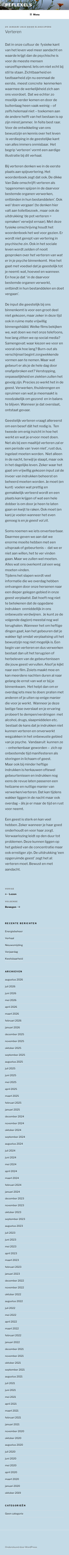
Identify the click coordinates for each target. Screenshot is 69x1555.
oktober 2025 (13, 1048)
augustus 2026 (14, 979)
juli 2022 (10, 1308)
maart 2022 (12, 1328)
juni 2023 (10, 1239)
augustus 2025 (14, 1061)
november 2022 (14, 1287)
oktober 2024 (13, 1130)
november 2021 (14, 1356)
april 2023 (11, 1253)
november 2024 (14, 1123)
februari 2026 (13, 1020)
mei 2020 (10, 1465)
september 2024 (15, 1136)
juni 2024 (10, 1157)
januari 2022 (12, 1342)
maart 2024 (12, 1178)
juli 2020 (10, 1451)
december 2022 (14, 1280)
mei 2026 (10, 1000)
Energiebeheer (14, 931)
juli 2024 (10, 1150)
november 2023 (14, 1205)
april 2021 (11, 1403)
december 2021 (14, 1349)
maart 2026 (12, 1013)
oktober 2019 (13, 1492)
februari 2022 (13, 1335)
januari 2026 (12, 1027)
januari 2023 (12, 1273)
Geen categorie (14, 1513)
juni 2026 (10, 993)
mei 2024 (10, 1164)
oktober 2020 (13, 1438)
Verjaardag (11, 951)
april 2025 (11, 1089)
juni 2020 (10, 1458)
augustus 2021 (13, 1376)
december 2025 (14, 1034)
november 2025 (14, 1041)
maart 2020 (12, 1479)
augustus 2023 (14, 1225)
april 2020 (11, 1472)
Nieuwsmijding (14, 945)
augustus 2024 (14, 1143)
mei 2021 (10, 1397)
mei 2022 (10, 1315)
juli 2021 (10, 1383)
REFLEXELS (18, 5)
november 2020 (14, 1431)
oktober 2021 (13, 1362)
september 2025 (15, 1054)
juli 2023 (10, 1232)
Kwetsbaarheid (14, 958)
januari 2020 (12, 1486)
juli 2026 (10, 986)
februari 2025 (13, 1102)
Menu (36, 14)
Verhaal (9, 938)
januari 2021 (12, 1424)
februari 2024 (13, 1184)
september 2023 (15, 1219)
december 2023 (14, 1198)
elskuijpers (43, 27)
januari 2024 (12, 1191)
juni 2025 (10, 1075)
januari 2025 (12, 1109)
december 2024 (14, 1116)
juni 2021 (10, 1390)
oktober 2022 (13, 1294)
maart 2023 (12, 1260)
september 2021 (15, 1369)
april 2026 (11, 1006)
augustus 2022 (14, 1301)
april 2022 (11, 1321)
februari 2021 (13, 1417)
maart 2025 (12, 1095)
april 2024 (11, 1171)
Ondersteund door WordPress (21, 1547)
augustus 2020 (14, 1444)
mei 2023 (10, 1246)
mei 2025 (10, 1082)
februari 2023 (13, 1266)
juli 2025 (10, 1068)
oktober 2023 (13, 1212)
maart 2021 (11, 1410)
